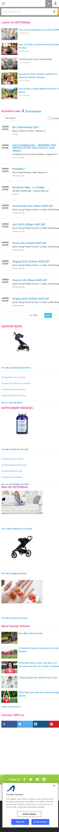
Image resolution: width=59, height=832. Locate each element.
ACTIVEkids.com (16, 3)
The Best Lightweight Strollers (16, 367)
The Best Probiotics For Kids (15, 449)
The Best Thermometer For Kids (13, 389)
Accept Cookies (40, 822)
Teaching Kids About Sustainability (35, 59)
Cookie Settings (29, 814)
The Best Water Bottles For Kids (13, 396)
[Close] (54, 786)
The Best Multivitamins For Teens (14, 465)
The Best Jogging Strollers (14, 573)
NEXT (48, 315)
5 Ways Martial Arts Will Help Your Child (38, 677)
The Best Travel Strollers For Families (15, 383)
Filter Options (11, 118)
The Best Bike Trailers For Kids (13, 377)
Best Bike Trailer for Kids (30, 633)
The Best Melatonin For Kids (12, 459)
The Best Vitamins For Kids (11, 471)
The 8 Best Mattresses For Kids (16, 529)
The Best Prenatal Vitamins (11, 477)
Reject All (20, 822)
